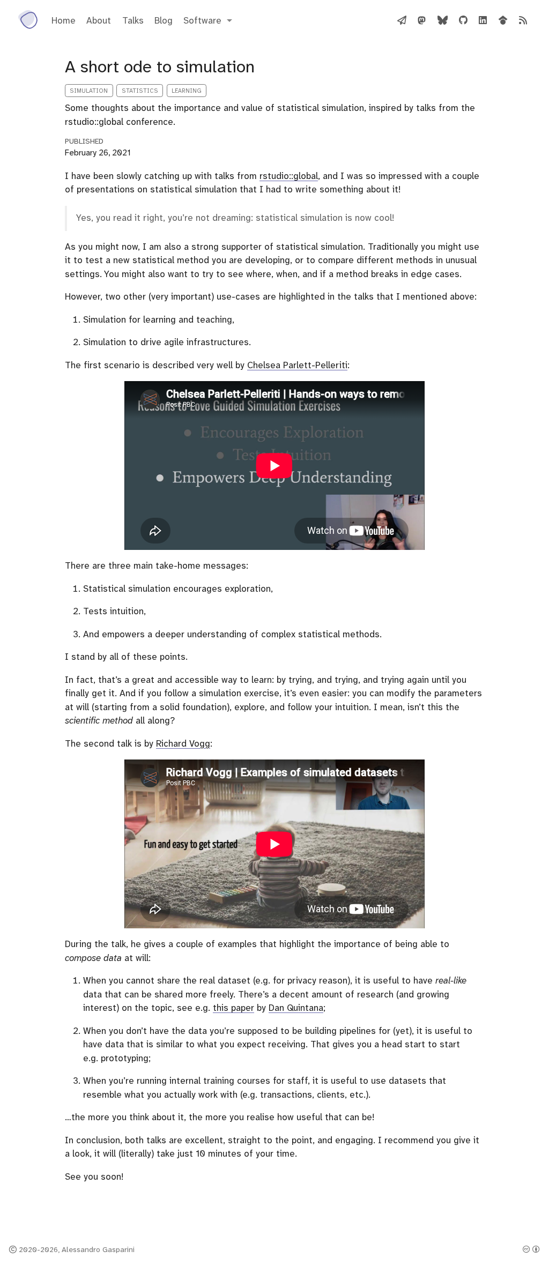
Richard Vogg (183, 743)
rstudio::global (288, 176)
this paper (233, 1008)
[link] (208, 20)
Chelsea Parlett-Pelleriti (297, 365)
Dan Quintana (296, 1008)
